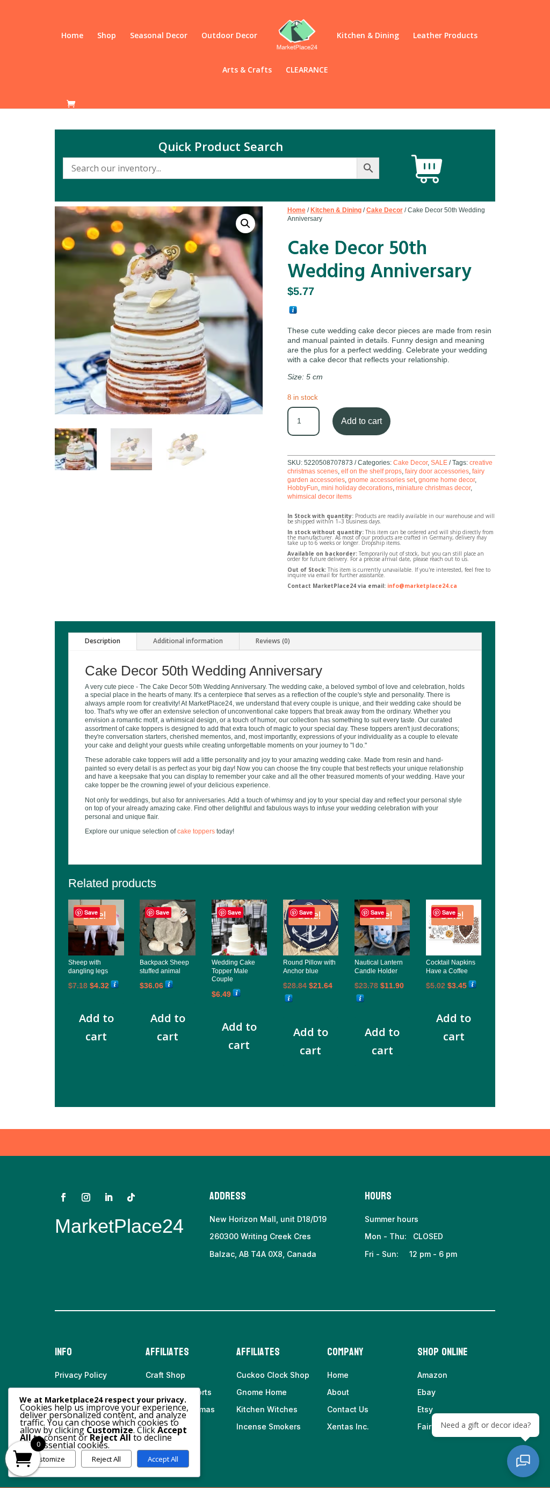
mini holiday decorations (357, 488)
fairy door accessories (437, 471)
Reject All (106, 1459)
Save (91, 912)
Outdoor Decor (229, 36)
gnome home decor (446, 480)
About (338, 1392)
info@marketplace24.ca (422, 586)
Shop (106, 36)
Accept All (163, 1459)
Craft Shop (165, 1374)
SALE (439, 462)
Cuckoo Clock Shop (272, 1374)
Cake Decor (384, 210)
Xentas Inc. (348, 1426)
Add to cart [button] (96, 1027)
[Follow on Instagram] (86, 1197)
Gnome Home (261, 1392)
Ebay (426, 1392)
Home (72, 36)
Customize (47, 1459)
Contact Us (347, 1409)
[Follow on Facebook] (63, 1197)
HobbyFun (302, 488)
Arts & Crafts (247, 70)
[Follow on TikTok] (131, 1197)
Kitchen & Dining (368, 36)
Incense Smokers (268, 1426)
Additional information (188, 640)
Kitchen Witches (267, 1409)
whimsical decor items (319, 496)
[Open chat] (523, 1461)
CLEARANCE (307, 70)
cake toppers (196, 831)
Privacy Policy (81, 1374)
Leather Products (445, 36)
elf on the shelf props (371, 471)
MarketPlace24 (119, 1226)
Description (102, 640)
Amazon (432, 1374)
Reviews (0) (273, 640)
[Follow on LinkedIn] (108, 1197)
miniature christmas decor (433, 488)
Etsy (425, 1409)
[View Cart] (427, 169)
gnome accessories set (381, 480)
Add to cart (361, 421)
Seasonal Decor (158, 36)
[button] (245, 223)
